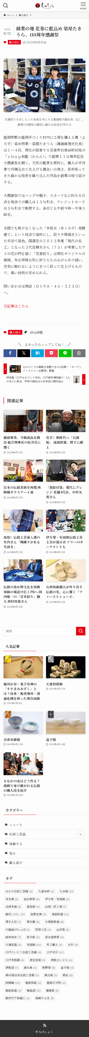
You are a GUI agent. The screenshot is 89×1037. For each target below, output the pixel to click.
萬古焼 (50, 975)
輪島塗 (34, 990)
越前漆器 (13, 990)
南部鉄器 (60, 914)
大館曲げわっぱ (17, 929)
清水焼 (30, 967)
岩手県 (33, 937)
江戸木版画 (14, 960)
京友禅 (11, 899)
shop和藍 (36, 332)
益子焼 (67, 967)
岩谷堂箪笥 (54, 937)
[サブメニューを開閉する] (80, 834)
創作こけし (15, 914)
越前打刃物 (56, 983)
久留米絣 (46, 891)
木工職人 (54, 944)
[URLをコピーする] (79, 353)
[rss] (44, 1025)
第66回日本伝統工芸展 (22, 975)
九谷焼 (67, 891)
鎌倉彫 (52, 990)
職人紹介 (14, 42)
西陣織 (12, 983)
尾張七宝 (43, 929)
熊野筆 (48, 967)
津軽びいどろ (61, 960)
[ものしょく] (44, 5)
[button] (10, 353)
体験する (16, 843)
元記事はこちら (16, 305)
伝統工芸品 (17, 834)
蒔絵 (68, 975)
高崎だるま (44, 998)
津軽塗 (11, 967)
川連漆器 (13, 944)
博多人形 (13, 922)
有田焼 (34, 944)
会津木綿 (13, 906)
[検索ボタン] (5, 5)
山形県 (62, 929)
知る (12, 853)
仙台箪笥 (32, 899)
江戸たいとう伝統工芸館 (23, 952)
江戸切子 (55, 952)
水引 (73, 944)
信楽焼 (33, 906)
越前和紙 (33, 983)
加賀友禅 (38, 914)
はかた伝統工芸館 (19, 891)
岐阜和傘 (13, 937)
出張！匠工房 (55, 906)
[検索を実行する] (80, 631)
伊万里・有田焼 (57, 899)
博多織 (33, 922)
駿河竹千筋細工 (17, 998)
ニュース (15, 824)
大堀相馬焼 (54, 922)
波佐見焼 (37, 960)
